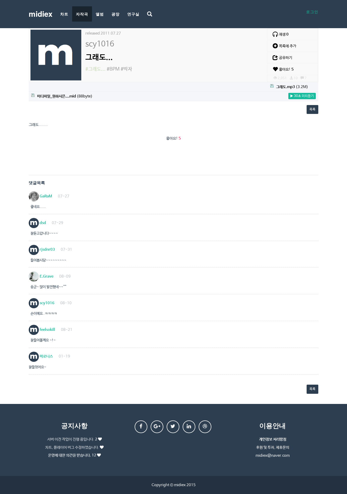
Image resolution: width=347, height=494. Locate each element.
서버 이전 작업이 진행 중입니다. (72, 439)
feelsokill (47, 330)
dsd (42, 223)
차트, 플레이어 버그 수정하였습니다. (72, 447)
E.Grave (46, 276)
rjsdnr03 (47, 249)
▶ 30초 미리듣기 (302, 96)
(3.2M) (292, 87)
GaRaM (45, 196)
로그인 (312, 11)
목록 (312, 109)
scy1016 (46, 303)
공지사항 (74, 425)
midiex (41, 13)
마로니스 (46, 356)
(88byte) (64, 96)
